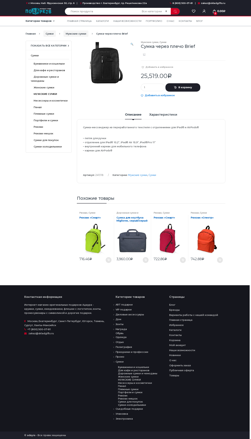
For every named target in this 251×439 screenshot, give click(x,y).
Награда (121, 329)
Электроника (124, 418)
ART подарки (124, 304)
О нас (170, 21)
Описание (133, 114)
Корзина (174, 340)
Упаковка (122, 413)
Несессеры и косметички (51, 100)
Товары (174, 375)
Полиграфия (124, 347)
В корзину (185, 87)
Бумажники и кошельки (49, 63)
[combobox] (101, 11)
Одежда (121, 337)
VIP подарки (124, 309)
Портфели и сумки (46, 120)
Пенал (38, 107)
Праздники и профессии (132, 352)
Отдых (120, 342)
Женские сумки (44, 87)
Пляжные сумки (44, 113)
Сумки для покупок (46, 140)
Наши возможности (127, 21)
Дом (118, 319)
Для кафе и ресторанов (49, 70)
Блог (199, 21)
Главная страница (79, 21)
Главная (31, 33)
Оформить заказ (180, 365)
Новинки (175, 355)
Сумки (50, 33)
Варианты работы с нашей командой (193, 315)
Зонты (119, 324)
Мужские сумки (76, 33)
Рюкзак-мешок (43, 133)
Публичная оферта (181, 370)
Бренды (174, 309)
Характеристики (163, 114)
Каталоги (102, 21)
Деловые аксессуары (130, 314)
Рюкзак (83, 212)
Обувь (119, 333)
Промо (120, 356)
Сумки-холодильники (48, 146)
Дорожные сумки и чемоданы (127, 213)
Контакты (185, 21)
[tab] (133, 116)
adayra (31, 435)
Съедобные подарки (129, 408)
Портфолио (154, 21)
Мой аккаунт (177, 345)
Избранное (176, 325)
